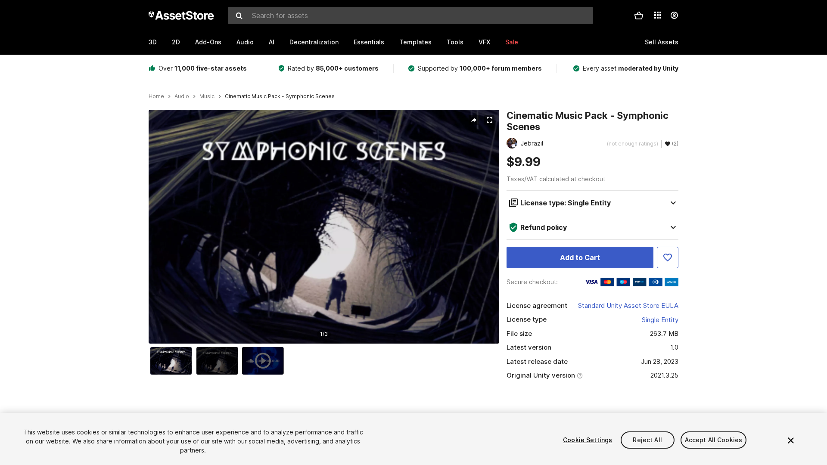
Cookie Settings (587, 439)
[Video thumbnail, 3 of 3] (265, 361)
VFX (484, 42)
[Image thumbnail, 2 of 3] (219, 361)
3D (153, 42)
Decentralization (314, 42)
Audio (245, 42)
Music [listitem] (207, 96)
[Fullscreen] (489, 120)
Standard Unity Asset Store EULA (628, 305)
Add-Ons (208, 42)
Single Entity (660, 320)
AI (271, 42)
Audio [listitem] (181, 96)
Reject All (647, 439)
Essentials (369, 42)
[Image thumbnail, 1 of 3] (173, 361)
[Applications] (658, 15)
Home (156, 96)
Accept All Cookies (714, 439)
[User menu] (674, 15)
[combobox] (410, 15)
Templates (415, 42)
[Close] (791, 440)
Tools (455, 42)
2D (176, 42)
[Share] (474, 120)
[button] (639, 15)
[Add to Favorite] (667, 257)
